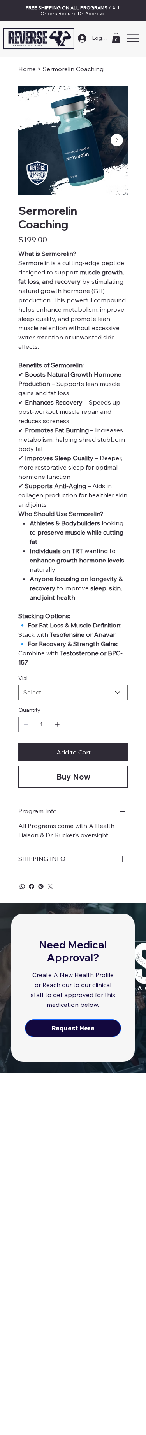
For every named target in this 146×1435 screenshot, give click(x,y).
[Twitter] (50, 886)
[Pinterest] (41, 886)
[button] (116, 38)
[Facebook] (31, 886)
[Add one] (57, 724)
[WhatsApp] (22, 886)
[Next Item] (117, 140)
